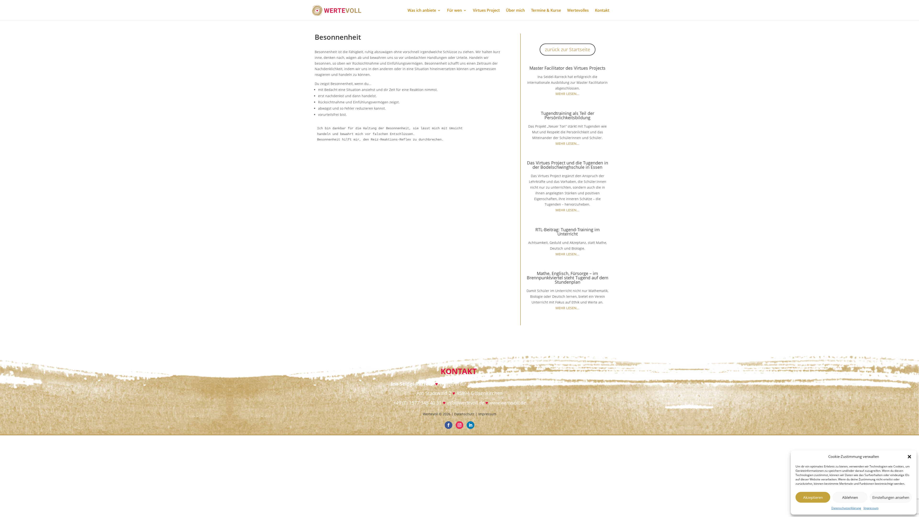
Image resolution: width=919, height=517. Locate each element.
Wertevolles (578, 11)
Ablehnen (850, 497)
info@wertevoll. (463, 402)
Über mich (515, 11)
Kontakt (602, 11)
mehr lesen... (567, 93)
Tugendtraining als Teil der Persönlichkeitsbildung (567, 115)
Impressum (871, 508)
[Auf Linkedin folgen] (470, 425)
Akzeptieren (813, 497)
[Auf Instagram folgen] (459, 425)
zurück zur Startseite (567, 49)
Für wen (454, 11)
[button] (909, 456)
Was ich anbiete (422, 11)
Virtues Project (486, 11)
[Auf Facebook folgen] (448, 425)
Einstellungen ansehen (890, 497)
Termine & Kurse (546, 11)
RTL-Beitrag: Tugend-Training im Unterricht (567, 232)
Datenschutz (464, 414)
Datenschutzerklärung (846, 508)
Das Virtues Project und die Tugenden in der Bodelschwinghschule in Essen (567, 165)
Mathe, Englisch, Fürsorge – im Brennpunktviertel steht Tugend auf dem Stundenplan (567, 277)
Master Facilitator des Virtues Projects (567, 68)
